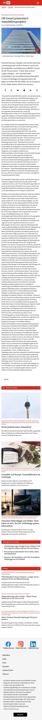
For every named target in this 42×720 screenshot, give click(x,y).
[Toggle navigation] (38, 3)
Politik (5, 569)
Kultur (4, 662)
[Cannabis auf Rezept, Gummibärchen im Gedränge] (21, 454)
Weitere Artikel (11, 388)
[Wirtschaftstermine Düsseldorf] (21, 406)
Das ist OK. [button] (20, 715)
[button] (5, 90)
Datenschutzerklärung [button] (11, 709)
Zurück (6, 379)
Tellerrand (5, 674)
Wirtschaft (10, 7)
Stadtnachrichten (7, 670)
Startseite (3, 7)
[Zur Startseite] (6, 2)
